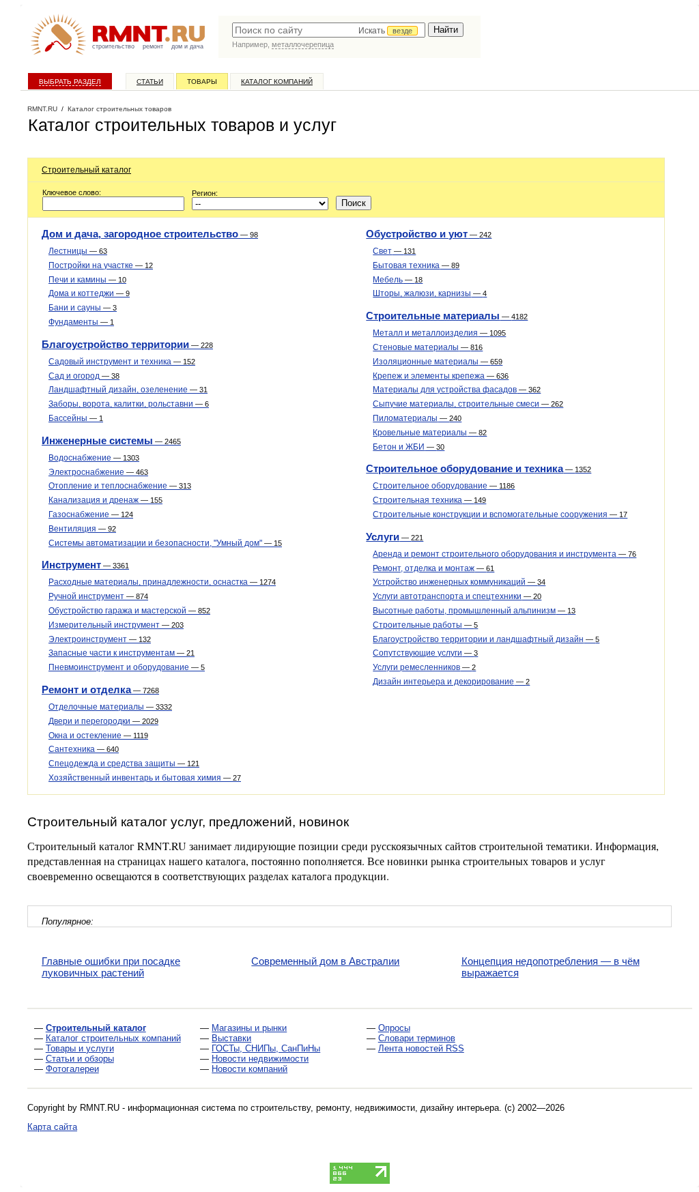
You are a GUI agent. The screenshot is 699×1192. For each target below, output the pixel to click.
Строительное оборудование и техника (478, 468)
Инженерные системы (111, 440)
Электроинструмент (99, 639)
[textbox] (328, 30)
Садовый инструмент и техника (121, 361)
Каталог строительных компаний (113, 1038)
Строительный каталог (86, 170)
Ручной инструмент (98, 596)
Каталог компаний (277, 81)
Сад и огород (83, 376)
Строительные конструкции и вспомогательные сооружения (500, 514)
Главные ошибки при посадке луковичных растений (111, 966)
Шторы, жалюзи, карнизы (430, 293)
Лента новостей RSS (421, 1048)
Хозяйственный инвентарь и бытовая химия (144, 778)
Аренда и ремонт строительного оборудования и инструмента (504, 554)
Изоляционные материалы (437, 361)
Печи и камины (87, 280)
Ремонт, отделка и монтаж (433, 568)
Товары (202, 81)
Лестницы (77, 251)
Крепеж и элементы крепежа (441, 376)
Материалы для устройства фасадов (457, 389)
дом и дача (187, 46)
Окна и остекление (98, 735)
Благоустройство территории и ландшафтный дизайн (486, 639)
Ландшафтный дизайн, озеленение (128, 389)
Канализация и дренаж (105, 500)
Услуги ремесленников (424, 667)
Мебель (398, 280)
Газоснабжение (90, 514)
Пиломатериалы (417, 418)
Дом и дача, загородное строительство (150, 233)
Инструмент (85, 564)
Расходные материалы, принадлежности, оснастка (162, 582)
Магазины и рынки (249, 1028)
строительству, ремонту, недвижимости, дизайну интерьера (375, 1108)
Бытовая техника (416, 265)
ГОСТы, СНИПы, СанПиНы (266, 1048)
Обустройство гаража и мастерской (129, 610)
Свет (394, 251)
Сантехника (83, 749)
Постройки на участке (100, 265)
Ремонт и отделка (100, 689)
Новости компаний (249, 1069)
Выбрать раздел (70, 81)
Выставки (231, 1038)
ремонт (153, 46)
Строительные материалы (447, 315)
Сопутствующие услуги (425, 653)
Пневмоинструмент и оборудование (126, 667)
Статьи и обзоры (80, 1058)
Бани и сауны (82, 307)
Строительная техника (429, 500)
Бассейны (75, 418)
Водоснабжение (93, 458)
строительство (113, 46)
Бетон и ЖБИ (408, 447)
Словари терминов (416, 1038)
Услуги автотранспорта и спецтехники (457, 596)
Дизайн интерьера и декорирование (451, 681)
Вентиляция (82, 529)
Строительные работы (425, 625)
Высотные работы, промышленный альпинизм (474, 610)
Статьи (150, 81)
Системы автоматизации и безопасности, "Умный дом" (165, 543)
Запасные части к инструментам (121, 653)
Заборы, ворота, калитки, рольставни (128, 404)
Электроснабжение (98, 472)
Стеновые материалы (428, 347)
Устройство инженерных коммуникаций (459, 582)
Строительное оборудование (444, 486)
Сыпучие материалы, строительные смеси (468, 404)
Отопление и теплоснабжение (119, 486)
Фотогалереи (72, 1069)
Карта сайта (52, 1127)
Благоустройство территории (127, 344)
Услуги (394, 536)
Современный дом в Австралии (325, 961)
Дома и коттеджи (89, 293)
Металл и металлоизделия (439, 333)
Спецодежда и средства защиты (123, 763)
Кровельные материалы (430, 432)
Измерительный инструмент (116, 625)
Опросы (394, 1028)
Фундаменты (81, 322)
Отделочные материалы (110, 707)
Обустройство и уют (428, 233)
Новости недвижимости (260, 1058)
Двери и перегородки (103, 721)
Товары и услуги (80, 1048)
